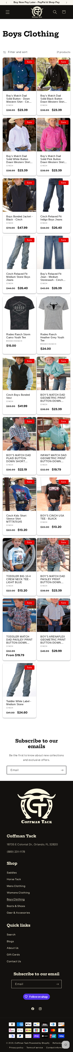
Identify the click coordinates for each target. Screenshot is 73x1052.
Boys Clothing (16, 899)
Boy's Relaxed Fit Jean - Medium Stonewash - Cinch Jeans (51, 277)
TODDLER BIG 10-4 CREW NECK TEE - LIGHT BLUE (18, 579)
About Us (13, 948)
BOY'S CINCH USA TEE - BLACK (52, 517)
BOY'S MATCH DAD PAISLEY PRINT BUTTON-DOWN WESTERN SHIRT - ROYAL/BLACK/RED (52, 579)
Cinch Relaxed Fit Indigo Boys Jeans (51, 218)
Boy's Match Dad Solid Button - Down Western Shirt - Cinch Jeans (19, 98)
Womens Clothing (18, 892)
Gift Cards (13, 954)
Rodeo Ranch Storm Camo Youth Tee (18, 336)
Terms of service (34, 1047)
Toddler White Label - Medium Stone (18, 703)
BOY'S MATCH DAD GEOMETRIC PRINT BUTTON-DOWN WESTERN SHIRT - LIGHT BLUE (53, 397)
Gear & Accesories (18, 912)
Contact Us (14, 961)
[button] (7, 11)
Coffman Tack (22, 1043)
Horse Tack (14, 879)
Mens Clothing (16, 886)
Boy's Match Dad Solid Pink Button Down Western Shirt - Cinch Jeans (53, 159)
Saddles (12, 872)
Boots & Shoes (16, 906)
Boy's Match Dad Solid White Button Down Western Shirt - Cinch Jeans (19, 159)
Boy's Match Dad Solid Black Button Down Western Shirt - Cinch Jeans (53, 98)
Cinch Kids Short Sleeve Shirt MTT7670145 (16, 518)
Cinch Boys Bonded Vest (18, 396)
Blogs (10, 941)
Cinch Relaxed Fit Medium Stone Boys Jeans (18, 277)
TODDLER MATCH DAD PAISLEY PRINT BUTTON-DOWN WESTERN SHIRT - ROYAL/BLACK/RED (19, 639)
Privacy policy (16, 1047)
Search (11, 934)
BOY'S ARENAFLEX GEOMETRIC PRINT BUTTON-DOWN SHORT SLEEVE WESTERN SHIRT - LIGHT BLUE (53, 639)
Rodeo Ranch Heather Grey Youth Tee (52, 337)
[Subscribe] (62, 770)
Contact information (56, 1047)
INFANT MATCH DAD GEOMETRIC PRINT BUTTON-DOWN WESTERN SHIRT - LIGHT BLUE (53, 458)
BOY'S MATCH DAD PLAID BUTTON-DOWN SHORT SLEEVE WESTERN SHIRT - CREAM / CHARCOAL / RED (18, 458)
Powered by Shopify (39, 1043)
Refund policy (60, 1043)
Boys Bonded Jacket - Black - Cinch (19, 218)
